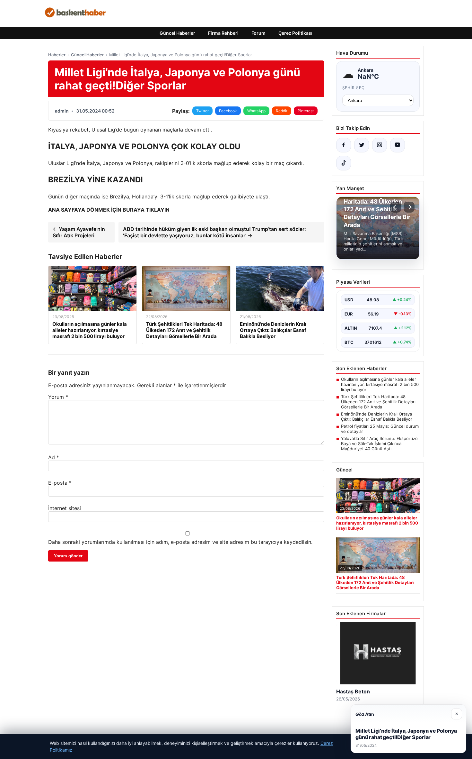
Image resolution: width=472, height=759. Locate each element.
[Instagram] (379, 145)
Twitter (202, 110)
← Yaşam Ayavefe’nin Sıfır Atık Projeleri (79, 232)
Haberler (57, 54)
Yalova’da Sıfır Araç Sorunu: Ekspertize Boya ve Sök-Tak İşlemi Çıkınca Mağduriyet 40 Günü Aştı (379, 443)
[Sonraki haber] (409, 207)
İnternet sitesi (64, 508)
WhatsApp (256, 110)
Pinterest (306, 110)
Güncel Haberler (177, 33)
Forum (258, 33)
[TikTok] (343, 163)
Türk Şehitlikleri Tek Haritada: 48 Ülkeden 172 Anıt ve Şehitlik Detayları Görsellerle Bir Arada (378, 401)
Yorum (58, 397)
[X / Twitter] (361, 145)
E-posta (60, 483)
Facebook (228, 110)
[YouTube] (397, 145)
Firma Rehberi (223, 33)
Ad (53, 457)
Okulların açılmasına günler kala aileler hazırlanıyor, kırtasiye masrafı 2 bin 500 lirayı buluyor (380, 384)
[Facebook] (343, 145)
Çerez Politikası (295, 33)
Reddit (281, 110)
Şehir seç (353, 87)
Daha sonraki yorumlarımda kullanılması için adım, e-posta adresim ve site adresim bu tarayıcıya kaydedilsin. (180, 542)
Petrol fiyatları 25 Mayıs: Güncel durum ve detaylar (380, 429)
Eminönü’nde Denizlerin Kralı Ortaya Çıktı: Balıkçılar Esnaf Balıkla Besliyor (376, 416)
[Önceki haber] (395, 207)
